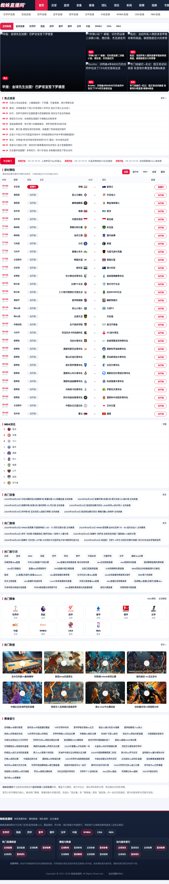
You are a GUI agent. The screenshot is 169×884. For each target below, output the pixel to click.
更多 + (164, 98)
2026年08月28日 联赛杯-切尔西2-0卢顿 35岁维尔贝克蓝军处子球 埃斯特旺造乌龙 (41, 540)
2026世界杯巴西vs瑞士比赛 (126, 765)
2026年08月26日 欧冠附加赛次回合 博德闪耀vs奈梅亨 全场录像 (93, 511)
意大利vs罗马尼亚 (129, 752)
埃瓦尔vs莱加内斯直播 (133, 734)
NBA (118, 26)
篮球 (66, 5)
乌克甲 (17, 251)
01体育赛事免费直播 (115, 568)
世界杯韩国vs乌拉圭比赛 (64, 734)
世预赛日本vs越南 (129, 771)
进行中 (135, 172)
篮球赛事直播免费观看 (154, 562)
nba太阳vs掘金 (110, 771)
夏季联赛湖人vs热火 (133, 727)
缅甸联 (17, 227)
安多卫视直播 (10, 581)
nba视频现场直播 (128, 562)
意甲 (61, 26)
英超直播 (26, 14)
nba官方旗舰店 (14, 568)
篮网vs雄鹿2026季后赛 (125, 740)
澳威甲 (17, 300)
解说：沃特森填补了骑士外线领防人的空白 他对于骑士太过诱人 (36, 108)
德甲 (70, 26)
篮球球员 (135, 847)
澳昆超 (17, 195)
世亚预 (17, 187)
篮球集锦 (78, 854)
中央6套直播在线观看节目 (45, 587)
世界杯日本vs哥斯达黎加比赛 (46, 740)
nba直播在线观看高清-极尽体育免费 (73, 562)
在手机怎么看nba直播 (87, 575)
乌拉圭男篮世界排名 (66, 771)
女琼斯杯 (18, 259)
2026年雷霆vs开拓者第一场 (77, 746)
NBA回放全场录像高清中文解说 (146, 568)
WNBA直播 (122, 14)
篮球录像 (104, 847)
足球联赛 (34, 847)
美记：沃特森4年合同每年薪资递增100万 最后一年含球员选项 (35, 139)
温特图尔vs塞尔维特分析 (153, 752)
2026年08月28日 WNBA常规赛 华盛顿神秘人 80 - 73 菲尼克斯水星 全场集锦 (39, 527)
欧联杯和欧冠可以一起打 (75, 765)
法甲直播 (89, 14)
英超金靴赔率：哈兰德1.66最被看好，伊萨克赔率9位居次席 (34, 124)
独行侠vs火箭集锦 (12, 778)
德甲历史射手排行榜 (100, 765)
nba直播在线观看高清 (116, 581)
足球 (54, 5)
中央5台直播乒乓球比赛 (38, 562)
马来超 (17, 243)
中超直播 (105, 14)
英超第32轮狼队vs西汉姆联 (16, 771)
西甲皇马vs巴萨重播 (153, 765)
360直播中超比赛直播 (64, 568)
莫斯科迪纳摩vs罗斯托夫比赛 (46, 746)
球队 (104, 5)
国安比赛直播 (106, 587)
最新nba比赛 (137, 556)
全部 (126, 172)
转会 (66, 556)
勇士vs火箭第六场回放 (43, 752)
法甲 (79, 26)
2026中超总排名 (150, 771)
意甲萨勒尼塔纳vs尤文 (84, 727)
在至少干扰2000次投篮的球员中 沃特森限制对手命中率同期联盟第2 (38, 134)
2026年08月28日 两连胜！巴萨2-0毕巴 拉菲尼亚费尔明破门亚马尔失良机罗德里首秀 (122, 540)
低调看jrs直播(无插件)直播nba (148, 581)
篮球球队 (21, 854)
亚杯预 (17, 211)
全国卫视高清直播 (90, 568)
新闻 (129, 5)
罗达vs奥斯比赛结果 (43, 771)
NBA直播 (155, 14)
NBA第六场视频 (145, 575)
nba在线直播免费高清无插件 (117, 575)
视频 (154, 5)
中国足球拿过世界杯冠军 (106, 759)
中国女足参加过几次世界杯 (16, 740)
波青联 (17, 276)
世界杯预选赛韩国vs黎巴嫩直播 (45, 765)
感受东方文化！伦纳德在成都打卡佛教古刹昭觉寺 (29, 118)
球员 (116, 5)
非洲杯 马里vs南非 (109, 734)
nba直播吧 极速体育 (33, 581)
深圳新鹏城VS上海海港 (139, 161)
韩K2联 (17, 308)
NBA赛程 (151, 598)
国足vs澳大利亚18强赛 (109, 727)
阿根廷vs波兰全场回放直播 (16, 752)
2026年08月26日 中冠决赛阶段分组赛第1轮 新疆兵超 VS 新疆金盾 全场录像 (38, 499)
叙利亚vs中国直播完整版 (38, 727)
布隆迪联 (18, 324)
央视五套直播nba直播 (89, 581)
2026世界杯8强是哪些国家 (77, 759)
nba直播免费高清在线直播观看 (78, 587)
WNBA (98, 26)
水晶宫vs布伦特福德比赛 (106, 746)
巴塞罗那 (108, 556)
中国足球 (92, 556)
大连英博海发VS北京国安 (88, 161)
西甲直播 (42, 14)
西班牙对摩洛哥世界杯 (132, 746)
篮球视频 (104, 854)
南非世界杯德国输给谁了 (99, 740)
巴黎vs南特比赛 (11, 759)
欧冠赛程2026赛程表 (73, 740)
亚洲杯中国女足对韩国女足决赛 (72, 752)
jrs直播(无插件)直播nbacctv (29, 575)
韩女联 (17, 284)
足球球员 (122, 847)
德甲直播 (73, 14)
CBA (109, 26)
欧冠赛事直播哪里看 (155, 759)
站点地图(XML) (116, 873)
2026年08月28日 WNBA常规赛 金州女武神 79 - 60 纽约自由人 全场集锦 (112, 527)
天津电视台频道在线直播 (15, 587)
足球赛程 (163, 598)
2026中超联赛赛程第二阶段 (103, 752)
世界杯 (32, 26)
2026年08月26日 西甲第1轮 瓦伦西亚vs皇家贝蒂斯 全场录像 (31, 511)
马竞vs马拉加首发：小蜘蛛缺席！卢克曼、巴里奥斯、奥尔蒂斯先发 (38, 102)
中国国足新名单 (30, 759)
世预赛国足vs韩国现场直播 (16, 746)
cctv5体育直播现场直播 (60, 581)
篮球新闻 (78, 847)
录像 (79, 5)
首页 (41, 5)
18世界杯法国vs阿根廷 (37, 734)
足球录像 (91, 847)
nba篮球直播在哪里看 (59, 575)
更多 (165, 494)
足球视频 (91, 854)
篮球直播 (20, 26)
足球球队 (8, 854)
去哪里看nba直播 (12, 562)
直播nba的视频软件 (37, 568)
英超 (42, 26)
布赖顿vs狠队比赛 (88, 734)
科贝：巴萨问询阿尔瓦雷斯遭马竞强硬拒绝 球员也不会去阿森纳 (36, 113)
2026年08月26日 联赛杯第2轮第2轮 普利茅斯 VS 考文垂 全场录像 (34, 505)
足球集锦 (65, 854)
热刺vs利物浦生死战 (13, 734)
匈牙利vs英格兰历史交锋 (15, 765)
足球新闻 (65, 847)
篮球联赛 (47, 847)
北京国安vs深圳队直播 (131, 759)
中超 (88, 26)
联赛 (141, 5)
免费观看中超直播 (128, 587)
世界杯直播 (9, 14)
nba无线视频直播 (105, 562)
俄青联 (17, 340)
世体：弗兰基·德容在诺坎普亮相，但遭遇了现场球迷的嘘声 (34, 129)
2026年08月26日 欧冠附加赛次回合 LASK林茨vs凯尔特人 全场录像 (100, 505)
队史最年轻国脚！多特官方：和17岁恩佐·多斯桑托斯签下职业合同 (37, 150)
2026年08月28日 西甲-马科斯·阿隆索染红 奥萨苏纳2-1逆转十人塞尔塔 (36, 534)
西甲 (52, 26)
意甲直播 (57, 14)
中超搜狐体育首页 (156, 734)
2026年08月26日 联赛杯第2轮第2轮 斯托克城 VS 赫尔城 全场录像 (108, 499)
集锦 (91, 5)
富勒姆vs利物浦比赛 (51, 759)
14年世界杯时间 (61, 727)
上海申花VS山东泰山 (39, 161)
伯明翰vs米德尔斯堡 (13, 727)
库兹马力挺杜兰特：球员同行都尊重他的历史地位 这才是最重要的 (37, 145)
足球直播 (6, 26)
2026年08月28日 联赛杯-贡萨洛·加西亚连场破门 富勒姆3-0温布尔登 (104, 534)
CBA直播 (139, 14)
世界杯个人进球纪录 (89, 771)
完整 (165, 424)
